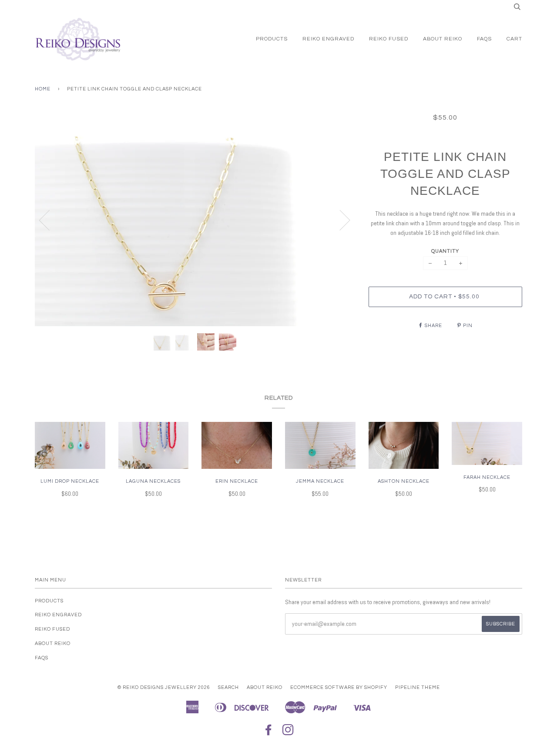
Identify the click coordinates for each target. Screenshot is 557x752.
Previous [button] (49, 220)
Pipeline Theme (417, 687)
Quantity (445, 251)
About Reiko (442, 39)
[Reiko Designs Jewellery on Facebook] (269, 732)
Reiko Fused (388, 39)
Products (272, 39)
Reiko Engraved (328, 39)
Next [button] (340, 220)
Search (228, 687)
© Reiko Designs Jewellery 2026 (163, 687)
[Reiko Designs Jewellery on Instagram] (288, 732)
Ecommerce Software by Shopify (338, 687)
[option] (195, 220)
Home (42, 89)
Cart (514, 39)
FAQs (484, 39)
